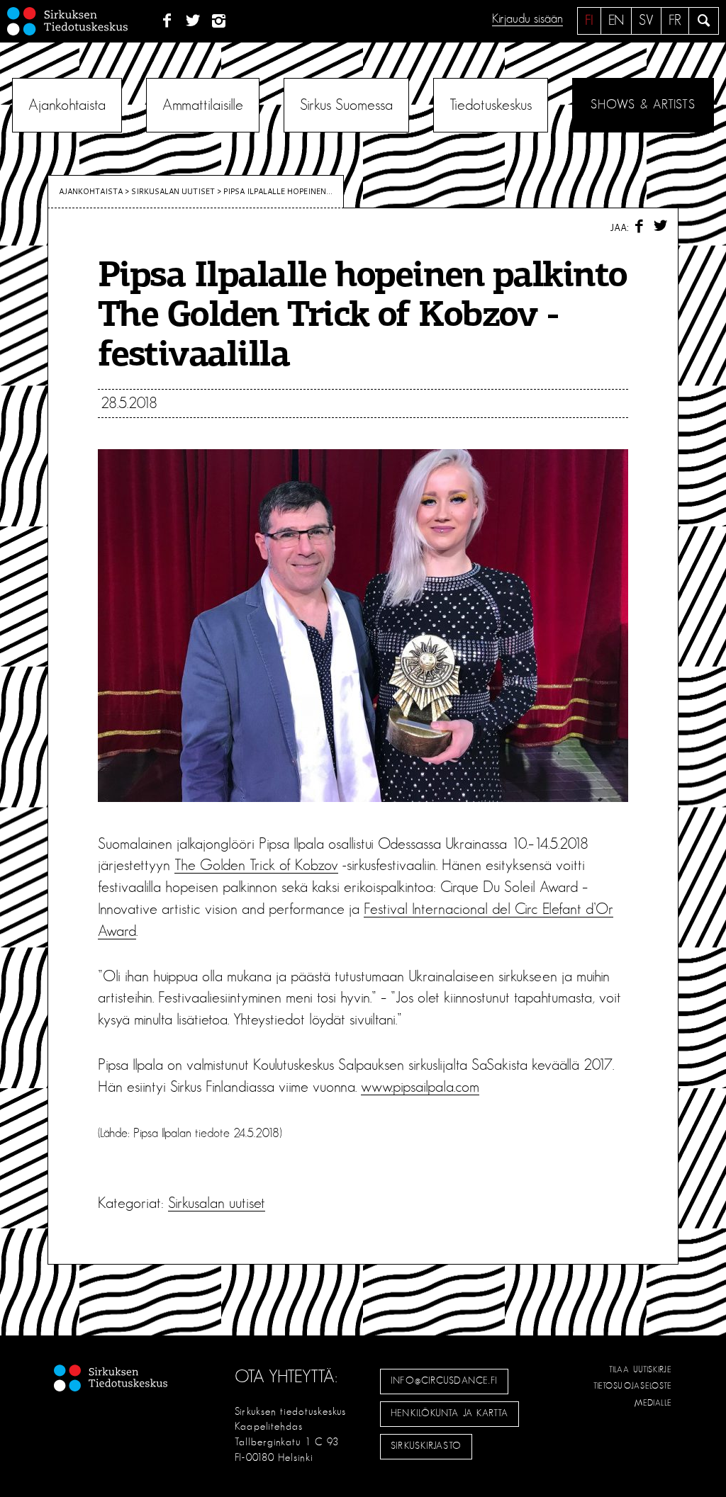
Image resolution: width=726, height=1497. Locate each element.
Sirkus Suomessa (346, 105)
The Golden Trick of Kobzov (256, 865)
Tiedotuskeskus (490, 105)
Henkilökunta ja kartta (449, 1413)
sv (646, 20)
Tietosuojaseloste (632, 1386)
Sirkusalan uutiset (173, 191)
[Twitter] (193, 21)
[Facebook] (167, 21)
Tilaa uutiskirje (640, 1369)
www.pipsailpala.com (420, 1087)
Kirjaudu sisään (527, 19)
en (616, 20)
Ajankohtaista (67, 105)
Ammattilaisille (202, 105)
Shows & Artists (643, 104)
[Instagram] (219, 21)
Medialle (654, 1403)
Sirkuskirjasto (426, 1446)
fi (589, 20)
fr (675, 20)
